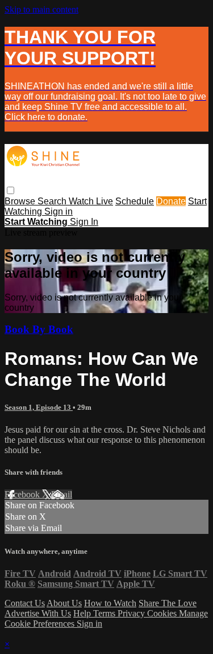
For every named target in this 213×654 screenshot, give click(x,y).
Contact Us (25, 603)
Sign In (84, 222)
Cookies (163, 613)
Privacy (132, 613)
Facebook (23, 494)
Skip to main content (41, 9)
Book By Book (39, 329)
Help (83, 613)
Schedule (134, 201)
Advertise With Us (38, 613)
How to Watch (110, 603)
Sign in (58, 211)
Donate (171, 201)
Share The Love (168, 603)
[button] (10, 190)
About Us (64, 603)
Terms (105, 613)
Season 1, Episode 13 (39, 407)
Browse (21, 201)
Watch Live (91, 201)
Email (61, 494)
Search (53, 201)
